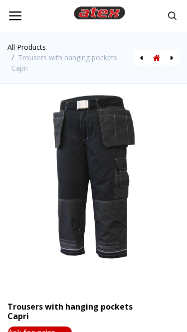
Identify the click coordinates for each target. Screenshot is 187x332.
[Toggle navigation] (14, 15)
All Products (26, 47)
